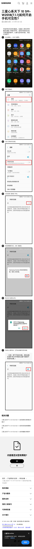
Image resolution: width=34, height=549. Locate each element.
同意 (25, 542)
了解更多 (12, 538)
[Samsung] (6, 3)
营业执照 (28, 527)
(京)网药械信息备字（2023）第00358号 (13, 527)
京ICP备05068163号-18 (8, 524)
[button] (17, 488)
